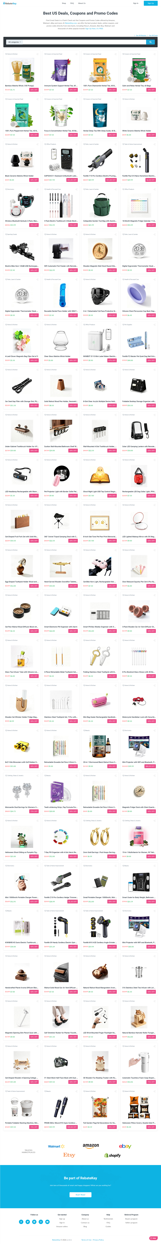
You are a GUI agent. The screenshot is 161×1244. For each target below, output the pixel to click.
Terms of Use (86, 1240)
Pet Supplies (128, 324)
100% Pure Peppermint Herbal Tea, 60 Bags (22, 131)
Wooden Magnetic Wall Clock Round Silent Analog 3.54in (105, 266)
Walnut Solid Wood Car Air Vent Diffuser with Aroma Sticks (67, 988)
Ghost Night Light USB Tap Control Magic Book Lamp (104, 492)
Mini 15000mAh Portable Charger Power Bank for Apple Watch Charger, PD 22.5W (37, 897)
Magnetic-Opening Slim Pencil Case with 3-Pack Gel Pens (27, 1033)
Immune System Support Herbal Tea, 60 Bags (62, 86)
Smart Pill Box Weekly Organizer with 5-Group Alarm (103, 627)
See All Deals (153, 35)
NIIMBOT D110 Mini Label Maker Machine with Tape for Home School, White (113, 356)
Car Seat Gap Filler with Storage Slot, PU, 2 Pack (24, 401)
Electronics (10, 189)
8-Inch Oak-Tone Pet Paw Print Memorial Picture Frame (105, 537)
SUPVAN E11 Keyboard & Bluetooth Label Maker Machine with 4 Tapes (72, 176)
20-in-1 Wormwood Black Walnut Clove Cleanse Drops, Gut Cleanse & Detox (112, 762)
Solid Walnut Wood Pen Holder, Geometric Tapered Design (67, 401)
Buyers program (131, 1219)
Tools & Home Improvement (133, 144)
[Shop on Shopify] (112, 1157)
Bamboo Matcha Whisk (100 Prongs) (19, 86)
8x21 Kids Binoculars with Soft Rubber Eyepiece (24, 762)
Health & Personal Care (53, 189)
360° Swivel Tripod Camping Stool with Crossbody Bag (65, 537)
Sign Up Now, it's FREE (94, 28)
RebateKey (56, 1240)
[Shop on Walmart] (56, 1148)
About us (85, 1219)
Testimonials (108, 1219)
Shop (64, 3)
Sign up (62, 1219)
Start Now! (80, 1194)
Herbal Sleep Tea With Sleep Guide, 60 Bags (100, 131)
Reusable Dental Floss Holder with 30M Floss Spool (64, 311)
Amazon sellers (62, 1226)
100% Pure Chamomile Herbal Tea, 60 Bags (100, 86)
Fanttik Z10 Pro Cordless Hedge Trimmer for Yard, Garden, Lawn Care (71, 897)
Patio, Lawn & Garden (92, 144)
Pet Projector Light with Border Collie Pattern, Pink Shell (66, 492)
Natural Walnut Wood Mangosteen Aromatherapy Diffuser (106, 988)
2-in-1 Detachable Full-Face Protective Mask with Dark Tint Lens (108, 311)
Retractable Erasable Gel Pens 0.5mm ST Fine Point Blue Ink (68, 762)
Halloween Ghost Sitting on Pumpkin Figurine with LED (26, 852)
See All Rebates (141, 35)
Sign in (62, 1223)
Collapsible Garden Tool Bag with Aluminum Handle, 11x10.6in (107, 221)
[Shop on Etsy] (69, 1157)
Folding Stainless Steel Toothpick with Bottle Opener (103, 672)
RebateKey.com (71, 23)
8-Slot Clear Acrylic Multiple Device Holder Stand (102, 401)
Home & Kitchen (12, 54)
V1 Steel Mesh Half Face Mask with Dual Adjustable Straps (67, 1078)
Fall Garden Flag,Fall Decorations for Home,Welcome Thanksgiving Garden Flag (114, 1123)
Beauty (87, 730)
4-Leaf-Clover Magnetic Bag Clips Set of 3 (21, 356)
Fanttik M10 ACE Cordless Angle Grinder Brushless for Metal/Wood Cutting (112, 942)
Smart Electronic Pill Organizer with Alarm (60, 627)
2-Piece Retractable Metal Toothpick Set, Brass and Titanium (68, 672)
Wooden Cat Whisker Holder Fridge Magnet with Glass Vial (28, 717)
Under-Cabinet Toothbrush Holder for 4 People (23, 446)
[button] (37, 54)
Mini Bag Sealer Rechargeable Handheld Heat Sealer (104, 717)
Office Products (51, 144)
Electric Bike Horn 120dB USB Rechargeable (22, 266)
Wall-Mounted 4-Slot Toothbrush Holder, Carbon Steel (104, 446)
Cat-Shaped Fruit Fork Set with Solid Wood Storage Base (27, 537)
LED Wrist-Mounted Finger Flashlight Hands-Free (102, 1033)
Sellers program (131, 1223)
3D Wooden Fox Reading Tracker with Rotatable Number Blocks (108, 1078)
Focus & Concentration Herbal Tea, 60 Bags (61, 131)
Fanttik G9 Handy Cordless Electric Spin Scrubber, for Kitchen (68, 942)
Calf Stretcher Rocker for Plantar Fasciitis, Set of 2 (64, 1033)
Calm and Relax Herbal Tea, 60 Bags (136, 86)
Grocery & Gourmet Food (54, 54)
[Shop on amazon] (91, 1148)
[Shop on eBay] (125, 1148)
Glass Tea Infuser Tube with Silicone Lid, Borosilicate (26, 672)
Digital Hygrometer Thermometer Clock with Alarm (25, 311)
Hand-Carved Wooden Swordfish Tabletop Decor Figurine (66, 582)
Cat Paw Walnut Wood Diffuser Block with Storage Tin (26, 627)
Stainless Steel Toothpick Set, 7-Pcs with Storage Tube (65, 717)
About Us (82, 3)
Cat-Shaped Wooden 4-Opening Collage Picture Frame (26, 1078)
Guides (108, 1226)
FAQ (72, 3)
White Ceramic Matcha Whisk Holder (136, 131)
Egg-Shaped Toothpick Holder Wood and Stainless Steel (27, 582)
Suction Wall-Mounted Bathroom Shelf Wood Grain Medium (67, 446)
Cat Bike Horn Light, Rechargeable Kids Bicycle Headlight (105, 582)
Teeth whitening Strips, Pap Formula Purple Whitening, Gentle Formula (72, 807)
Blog (85, 1226)
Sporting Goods (12, 234)
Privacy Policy (98, 1240)
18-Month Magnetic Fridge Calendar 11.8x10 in (140, 221)
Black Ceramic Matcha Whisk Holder (19, 176)
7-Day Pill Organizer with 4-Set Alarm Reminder (62, 852)
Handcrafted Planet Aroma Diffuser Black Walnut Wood (27, 988)
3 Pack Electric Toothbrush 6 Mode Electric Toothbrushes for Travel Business (74, 221)
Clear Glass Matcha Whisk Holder (57, 356)
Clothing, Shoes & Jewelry (15, 775)
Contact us (85, 1223)
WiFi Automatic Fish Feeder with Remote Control (63, 266)
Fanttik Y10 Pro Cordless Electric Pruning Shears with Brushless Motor (111, 176)
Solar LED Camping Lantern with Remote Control (141, 446)
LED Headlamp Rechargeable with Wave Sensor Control (27, 492)
